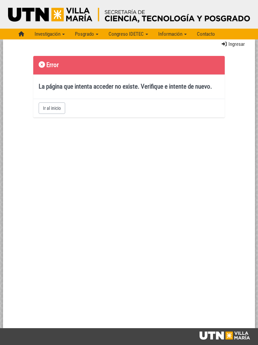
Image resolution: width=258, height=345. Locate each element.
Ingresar (236, 44)
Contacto (206, 34)
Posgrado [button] (85, 34)
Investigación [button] (48, 34)
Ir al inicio (52, 108)
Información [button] (170, 34)
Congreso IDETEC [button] (127, 34)
